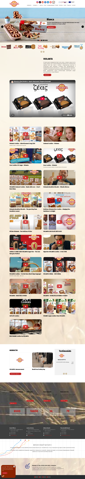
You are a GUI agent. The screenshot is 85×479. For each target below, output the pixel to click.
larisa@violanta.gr (31, 435)
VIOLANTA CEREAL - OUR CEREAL (52, 274)
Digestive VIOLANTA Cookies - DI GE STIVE (55, 251)
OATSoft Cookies (14, 316)
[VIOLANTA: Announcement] (20, 360)
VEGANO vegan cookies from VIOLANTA (54, 316)
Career (65, 5)
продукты (35, 5)
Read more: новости (15, 373)
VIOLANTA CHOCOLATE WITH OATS (52, 231)
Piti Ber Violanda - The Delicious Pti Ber (21, 231)
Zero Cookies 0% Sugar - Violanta (19, 165)
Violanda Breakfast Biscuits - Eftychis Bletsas (56, 187)
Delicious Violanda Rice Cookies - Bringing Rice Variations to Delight (56, 210)
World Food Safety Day (38, 369)
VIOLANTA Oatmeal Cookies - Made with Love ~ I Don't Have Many (25, 188)
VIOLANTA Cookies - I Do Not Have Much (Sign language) (25, 274)
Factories (61, 5)
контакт (73, 5)
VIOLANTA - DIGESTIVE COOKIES (18, 295)
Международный (50, 5)
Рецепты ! (69, 5)
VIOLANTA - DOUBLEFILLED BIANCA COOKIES (55, 295)
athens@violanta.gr (48, 435)
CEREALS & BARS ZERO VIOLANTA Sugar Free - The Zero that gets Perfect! (25, 252)
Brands (56, 5)
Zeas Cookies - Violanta (50, 165)
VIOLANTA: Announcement (17, 369)
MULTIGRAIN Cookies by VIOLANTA (19, 336)
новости (41, 5)
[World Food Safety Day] (42, 360)
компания (29, 5)
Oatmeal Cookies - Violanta (51, 143)
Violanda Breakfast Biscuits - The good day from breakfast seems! (23, 210)
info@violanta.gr (14, 435)
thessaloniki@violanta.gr (65, 435)
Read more (51, 27)
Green (45, 5)
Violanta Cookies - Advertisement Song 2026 (22, 143)
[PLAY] (26, 134)
